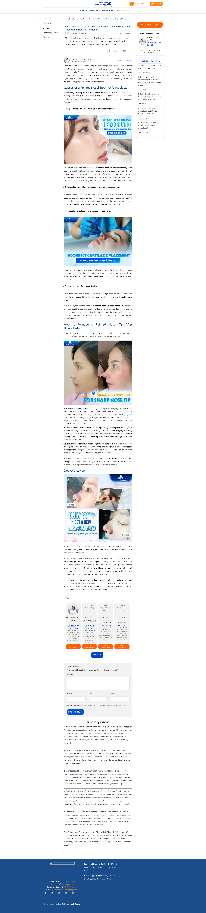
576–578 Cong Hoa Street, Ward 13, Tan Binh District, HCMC (101, 867)
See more (97, 655)
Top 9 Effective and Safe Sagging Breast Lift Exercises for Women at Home (149, 97)
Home (38, 19)
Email (91, 694)
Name (69, 694)
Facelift (46, 28)
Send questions (150, 24)
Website (113, 694)
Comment (70, 674)
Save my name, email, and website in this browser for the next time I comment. (99, 705)
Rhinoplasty (59, 19)
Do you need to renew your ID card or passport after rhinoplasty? (150, 125)
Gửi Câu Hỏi (157, 4)
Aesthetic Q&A (108, 10)
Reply (68, 598)
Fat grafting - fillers (50, 33)
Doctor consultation (73, 646)
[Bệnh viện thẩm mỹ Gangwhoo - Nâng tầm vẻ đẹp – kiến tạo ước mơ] (103, 4)
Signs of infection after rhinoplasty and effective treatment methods (148, 111)
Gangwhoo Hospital (88, 10)
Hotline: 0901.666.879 (142, 4)
